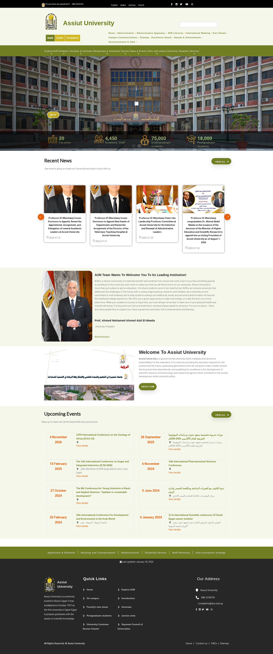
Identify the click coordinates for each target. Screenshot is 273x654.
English (114, 5)
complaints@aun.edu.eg (210, 603)
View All (220, 162)
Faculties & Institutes (81, 51)
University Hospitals (178, 51)
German (132, 5)
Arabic (123, 5)
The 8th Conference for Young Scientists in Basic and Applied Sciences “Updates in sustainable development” (103, 492)
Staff (59, 38)
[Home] (95, 645)
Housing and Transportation (98, 552)
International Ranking (198, 33)
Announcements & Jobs (122, 42)
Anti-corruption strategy (211, 552)
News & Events (138, 51)
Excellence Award (161, 37)
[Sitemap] (86, 645)
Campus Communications (123, 37)
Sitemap (144, 37)
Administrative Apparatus (151, 33)
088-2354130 (208, 597)
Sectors (125, 51)
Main (50, 38)
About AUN (147, 387)
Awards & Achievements (187, 37)
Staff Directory (181, 552)
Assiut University (209, 590)
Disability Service (156, 552)
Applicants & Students (61, 552)
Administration (125, 33)
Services (194, 51)
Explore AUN (51, 51)
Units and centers (157, 51)
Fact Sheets (219, 33)
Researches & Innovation (107, 51)
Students (73, 38)
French (141, 5)
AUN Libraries (175, 33)
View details (82, 445)
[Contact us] (92, 645)
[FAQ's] (89, 645)
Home (112, 33)
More (53, 115)
